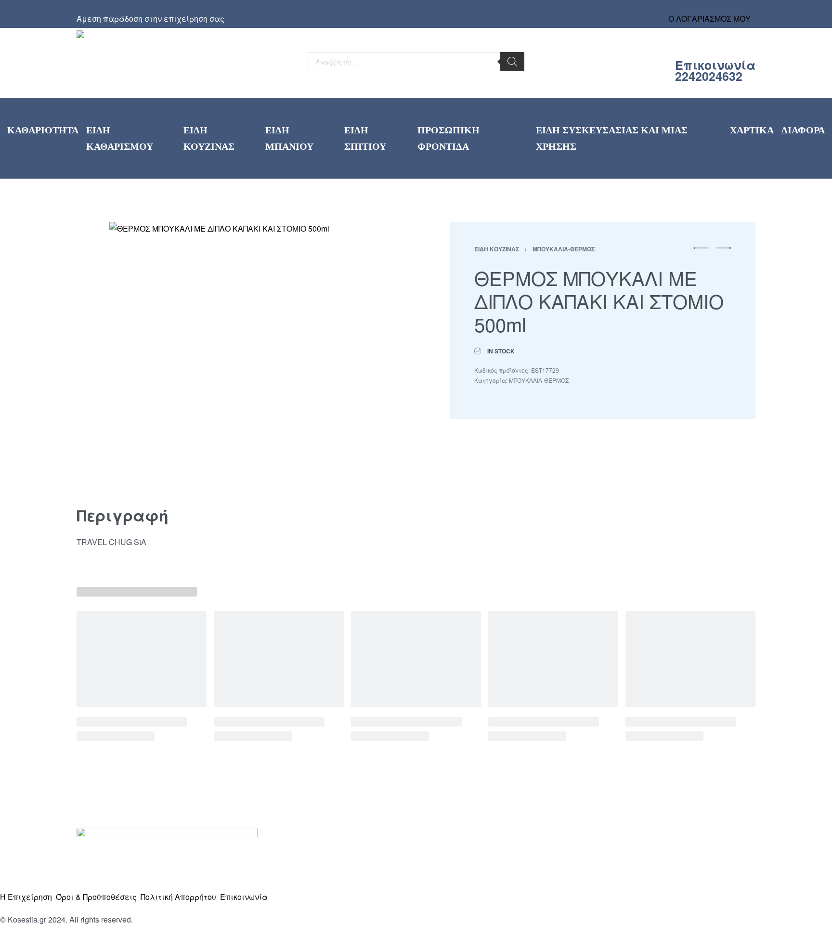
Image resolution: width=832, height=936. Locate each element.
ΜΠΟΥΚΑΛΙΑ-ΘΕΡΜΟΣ (564, 249)
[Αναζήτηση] (512, 61)
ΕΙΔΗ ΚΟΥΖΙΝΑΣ (496, 249)
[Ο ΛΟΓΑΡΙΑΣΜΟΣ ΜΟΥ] (709, 9)
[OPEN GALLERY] (240, 352)
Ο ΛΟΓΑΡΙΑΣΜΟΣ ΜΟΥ (709, 18)
